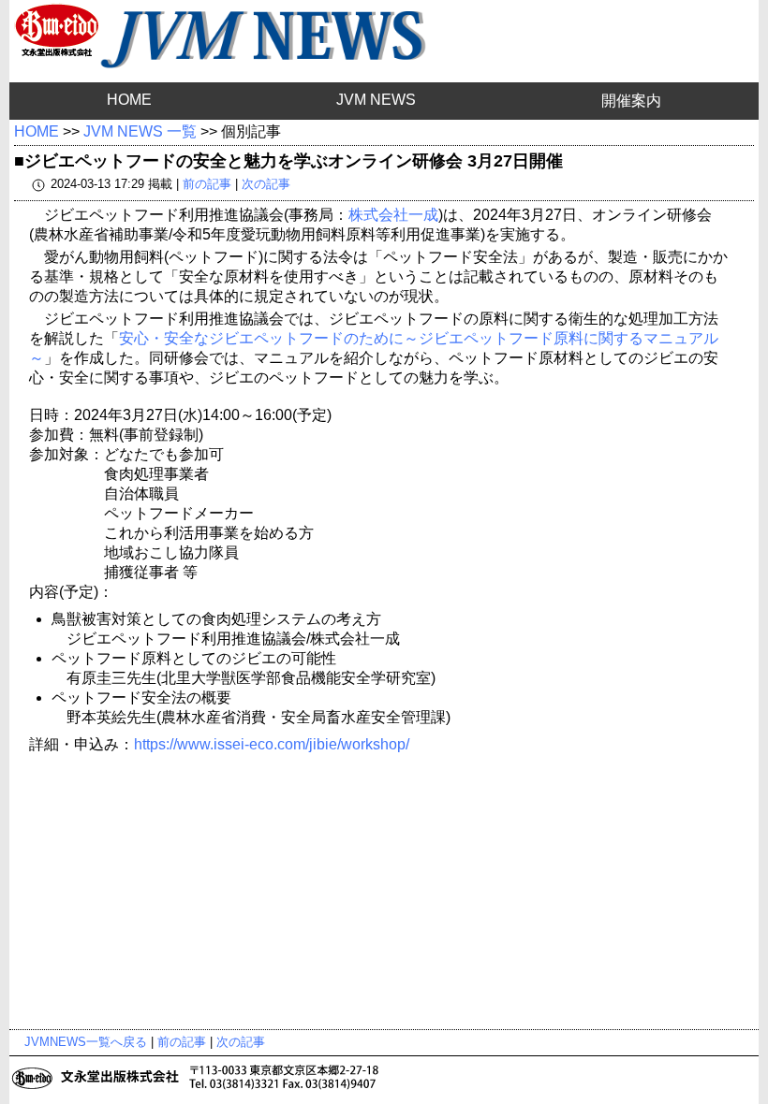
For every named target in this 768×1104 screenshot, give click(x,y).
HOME (129, 100)
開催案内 (631, 101)
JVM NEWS (376, 100)
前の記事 (207, 184)
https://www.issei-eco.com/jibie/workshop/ (271, 744)
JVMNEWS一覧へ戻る (85, 1042)
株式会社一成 (393, 215)
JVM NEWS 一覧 (140, 131)
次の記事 (266, 184)
